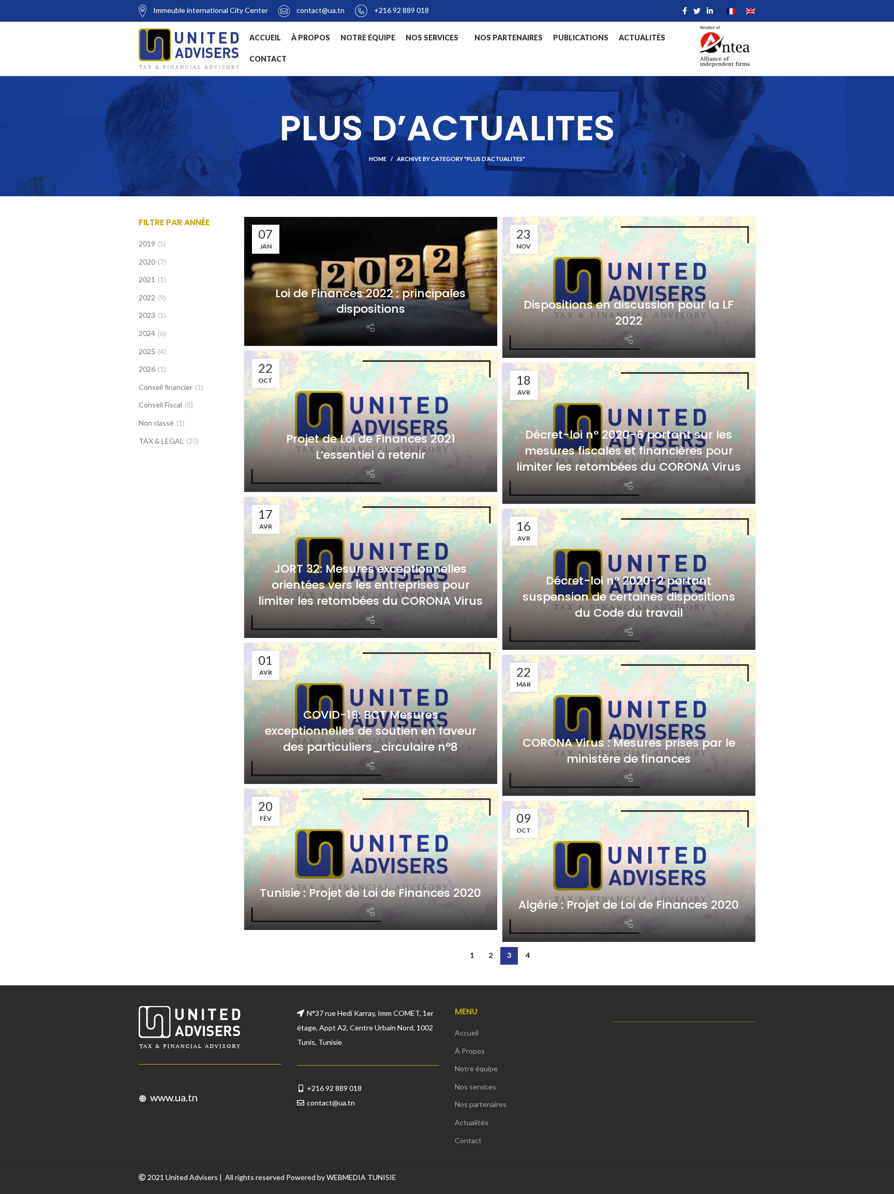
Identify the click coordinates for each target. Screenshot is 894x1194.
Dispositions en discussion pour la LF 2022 (629, 313)
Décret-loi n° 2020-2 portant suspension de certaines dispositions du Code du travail (629, 597)
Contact (468, 1140)
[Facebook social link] (684, 11)
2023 (147, 315)
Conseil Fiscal (160, 404)
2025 (147, 351)
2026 (147, 369)
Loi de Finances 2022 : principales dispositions (370, 301)
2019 (147, 243)
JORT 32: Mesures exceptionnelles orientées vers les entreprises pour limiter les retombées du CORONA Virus (370, 585)
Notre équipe (476, 1068)
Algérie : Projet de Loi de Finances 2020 (628, 905)
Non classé (156, 422)
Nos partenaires (480, 1104)
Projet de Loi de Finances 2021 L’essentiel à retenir (370, 447)
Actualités (471, 1122)
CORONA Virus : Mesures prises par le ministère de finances (629, 751)
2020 (147, 261)
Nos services (475, 1086)
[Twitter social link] (697, 11)
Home (377, 158)
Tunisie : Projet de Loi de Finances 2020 (370, 893)
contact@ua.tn (331, 1102)
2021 (147, 279)
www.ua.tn (174, 1097)
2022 (147, 297)
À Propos (470, 1050)
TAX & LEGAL (161, 440)
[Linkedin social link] (710, 11)
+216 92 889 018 (334, 1088)
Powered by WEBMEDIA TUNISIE (341, 1177)
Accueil (467, 1032)
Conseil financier (165, 387)
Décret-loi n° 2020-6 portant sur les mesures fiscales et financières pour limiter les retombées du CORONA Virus (628, 451)
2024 (147, 333)
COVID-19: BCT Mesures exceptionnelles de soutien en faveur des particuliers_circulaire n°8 (370, 731)
